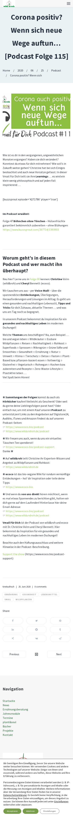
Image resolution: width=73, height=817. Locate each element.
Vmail (8, 599)
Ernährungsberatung (15, 709)
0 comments (40, 586)
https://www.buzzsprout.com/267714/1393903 (31, 229)
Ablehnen (30, 811)
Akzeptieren (12, 811)
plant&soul (9, 722)
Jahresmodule (11, 713)
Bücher (7, 726)
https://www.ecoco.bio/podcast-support (30, 447)
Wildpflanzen (24, 599)
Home (6, 70)
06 (32, 70)
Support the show (13, 554)
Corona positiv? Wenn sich (26, 75)
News (6, 705)
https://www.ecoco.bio (19, 487)
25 (42, 70)
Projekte (8, 730)
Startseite (9, 701)
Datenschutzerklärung (15, 795)
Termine (8, 718)
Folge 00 (35, 279)
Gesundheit (29, 594)
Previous (14, 654)
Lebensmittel (49, 594)
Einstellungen (61, 801)
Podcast (56, 70)
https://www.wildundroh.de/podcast (27, 431)
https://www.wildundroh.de (22, 467)
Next (59, 654)
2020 (20, 70)
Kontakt (8, 735)
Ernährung (11, 594)
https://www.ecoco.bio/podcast (25, 427)
